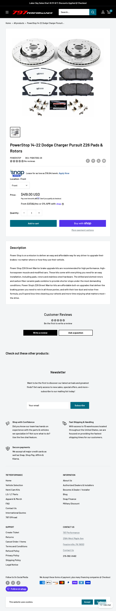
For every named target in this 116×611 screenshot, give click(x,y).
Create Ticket (12, 532)
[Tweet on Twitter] (99, 160)
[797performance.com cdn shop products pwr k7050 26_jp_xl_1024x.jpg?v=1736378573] (15, 132)
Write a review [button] (40, 332)
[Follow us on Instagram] (13, 583)
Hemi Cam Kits (13, 489)
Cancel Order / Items (16, 541)
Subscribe (80, 405)
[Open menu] (7, 12)
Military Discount (71, 503)
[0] (108, 12)
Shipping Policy (13, 560)
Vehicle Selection (14, 485)
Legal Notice (12, 564)
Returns (10, 537)
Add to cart (33, 223)
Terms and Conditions (16, 546)
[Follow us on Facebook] (8, 583)
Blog (65, 494)
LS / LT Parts (12, 494)
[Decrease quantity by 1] (24, 213)
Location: (18, 178)
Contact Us (11, 508)
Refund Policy (12, 550)
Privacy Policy (12, 555)
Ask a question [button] (75, 332)
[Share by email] (104, 160)
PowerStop (15, 158)
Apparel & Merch (14, 499)
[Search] (92, 12)
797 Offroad (11, 517)
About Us (67, 480)
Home (8, 23)
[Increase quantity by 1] (39, 213)
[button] (17, 161)
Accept (87, 602)
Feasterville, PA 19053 (73, 544)
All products (19, 23)
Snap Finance (69, 499)
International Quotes (16, 512)
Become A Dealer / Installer (76, 489)
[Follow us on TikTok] (18, 583)
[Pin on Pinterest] (93, 160)
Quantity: (14, 212)
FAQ (7, 503)
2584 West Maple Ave (73, 538)
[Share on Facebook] (88, 160)
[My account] (103, 12)
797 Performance (71, 532)
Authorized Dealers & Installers (78, 485)
